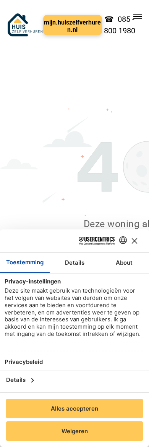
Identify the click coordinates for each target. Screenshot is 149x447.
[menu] (137, 16)
